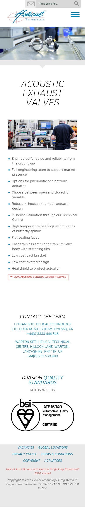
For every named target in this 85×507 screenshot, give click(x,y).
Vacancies (26, 447)
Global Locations (53, 447)
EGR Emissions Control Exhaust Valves (40, 277)
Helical (26, 17)
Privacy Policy (24, 454)
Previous (5, 44)
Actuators (53, 460)
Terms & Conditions (57, 454)
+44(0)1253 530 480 (42, 356)
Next (80, 44)
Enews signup (30, 4)
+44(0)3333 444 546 (42, 334)
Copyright (31, 460)
